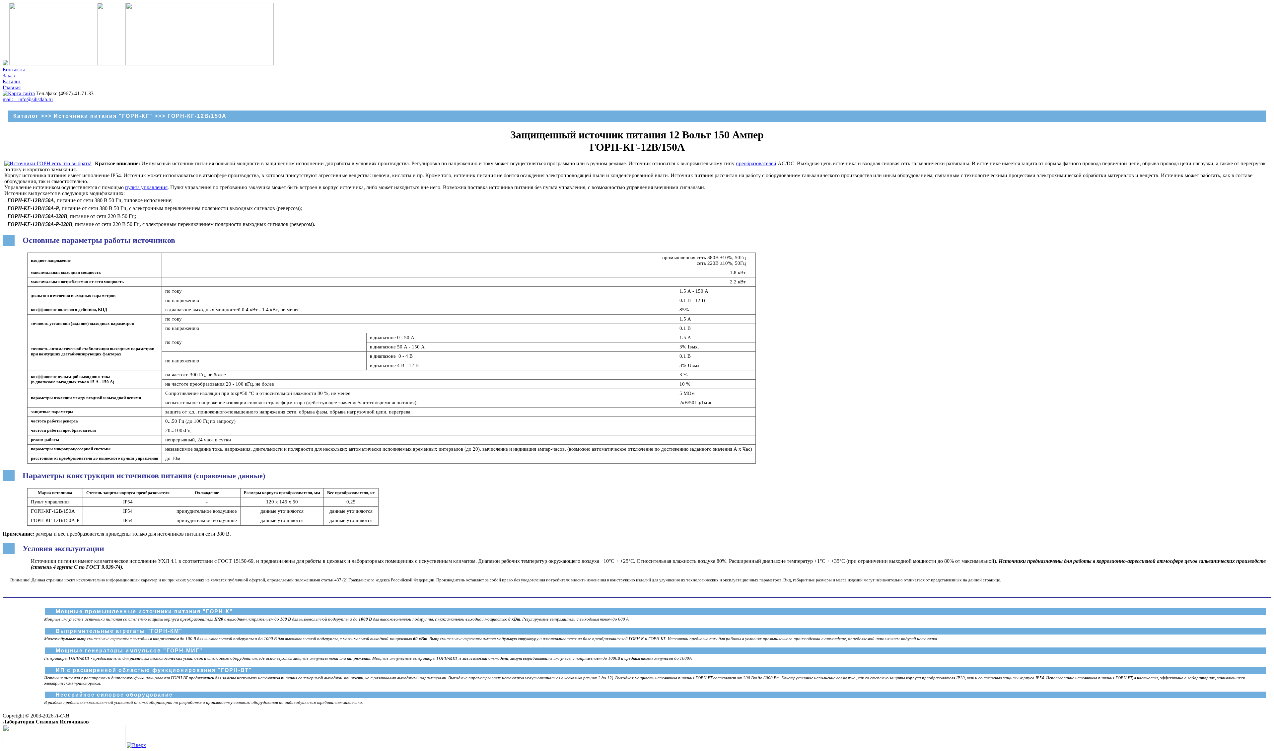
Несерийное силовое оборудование (114, 695)
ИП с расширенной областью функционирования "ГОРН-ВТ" (154, 670)
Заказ (9, 75)
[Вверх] (136, 745)
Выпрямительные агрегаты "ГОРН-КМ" (119, 631)
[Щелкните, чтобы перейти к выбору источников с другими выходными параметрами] (48, 163)
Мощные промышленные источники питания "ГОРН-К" (144, 611)
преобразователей (756, 163)
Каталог (12, 81)
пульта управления (146, 187)
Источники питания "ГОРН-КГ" (103, 116)
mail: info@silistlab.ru (28, 99)
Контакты (14, 69)
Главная (12, 87)
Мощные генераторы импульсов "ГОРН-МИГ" (129, 650)
